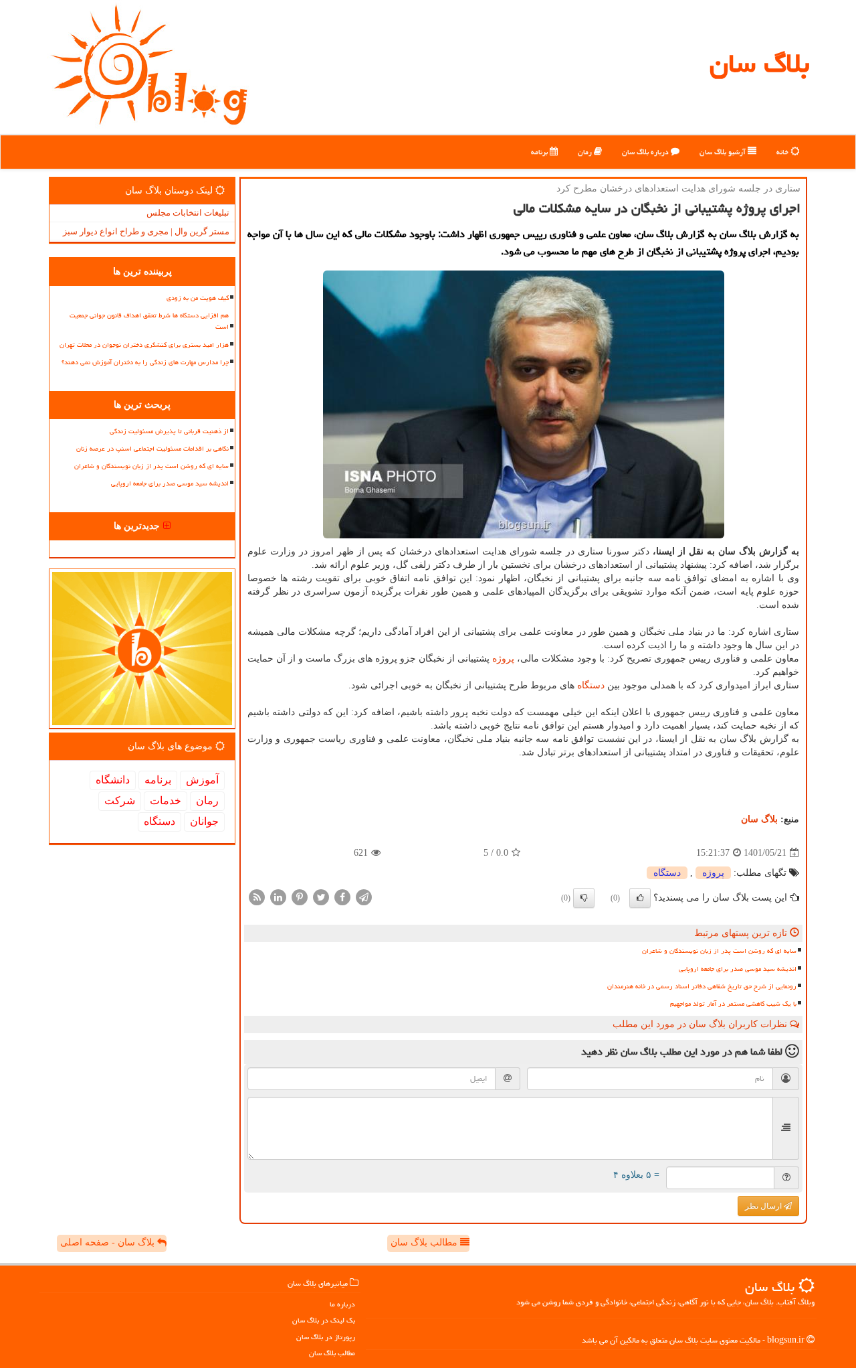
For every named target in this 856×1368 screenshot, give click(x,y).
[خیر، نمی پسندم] (584, 898)
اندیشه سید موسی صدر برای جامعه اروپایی (737, 969)
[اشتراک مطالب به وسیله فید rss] (256, 897)
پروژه (503, 659)
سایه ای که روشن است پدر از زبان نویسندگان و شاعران (719, 951)
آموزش (202, 779)
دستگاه (591, 685)
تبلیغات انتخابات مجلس (187, 213)
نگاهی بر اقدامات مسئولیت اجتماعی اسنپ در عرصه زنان (152, 448)
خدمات (165, 800)
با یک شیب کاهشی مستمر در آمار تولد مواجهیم (733, 1003)
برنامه (540, 152)
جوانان (204, 821)
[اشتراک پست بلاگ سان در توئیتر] (321, 897)
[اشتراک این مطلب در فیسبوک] (342, 897)
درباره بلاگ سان (646, 152)
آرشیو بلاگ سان (724, 152)
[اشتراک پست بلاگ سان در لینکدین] (278, 897)
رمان (586, 152)
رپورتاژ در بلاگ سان (325, 1337)
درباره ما (342, 1304)
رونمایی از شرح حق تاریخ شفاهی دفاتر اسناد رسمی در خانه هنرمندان (701, 986)
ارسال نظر (764, 1206)
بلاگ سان (759, 63)
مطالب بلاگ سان (425, 1242)
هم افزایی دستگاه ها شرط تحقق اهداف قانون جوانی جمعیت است (149, 321)
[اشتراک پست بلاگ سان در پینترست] (299, 897)
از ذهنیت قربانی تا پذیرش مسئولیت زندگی (169, 431)
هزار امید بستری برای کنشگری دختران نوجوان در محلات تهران (144, 345)
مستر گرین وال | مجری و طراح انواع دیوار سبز (146, 231)
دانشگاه (113, 779)
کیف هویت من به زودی (198, 298)
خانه (783, 152)
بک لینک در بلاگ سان (323, 1320)
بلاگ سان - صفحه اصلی (108, 1242)
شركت (119, 800)
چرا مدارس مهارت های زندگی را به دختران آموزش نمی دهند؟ (145, 362)
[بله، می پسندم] (640, 898)
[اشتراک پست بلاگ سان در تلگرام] (363, 897)
